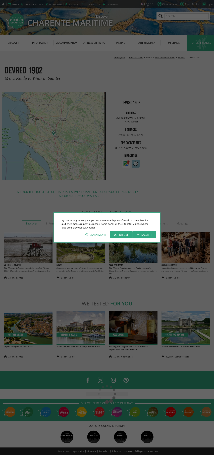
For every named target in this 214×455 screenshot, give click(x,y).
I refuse (123, 235)
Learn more (97, 235)
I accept (146, 235)
